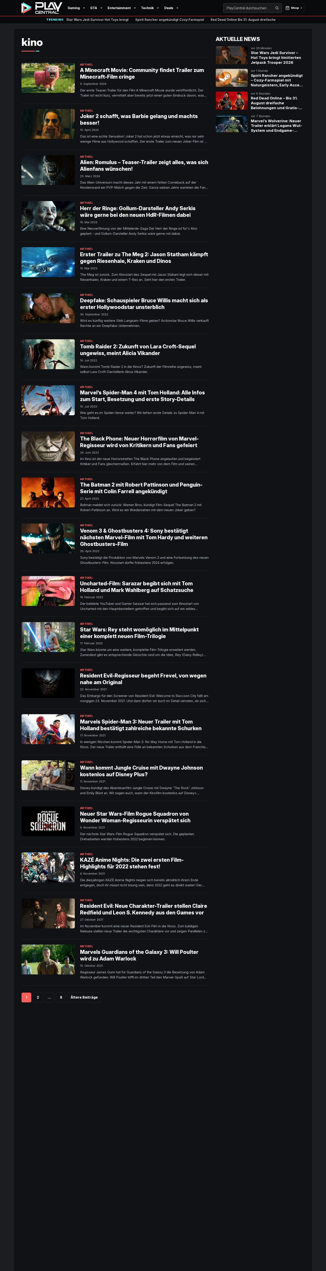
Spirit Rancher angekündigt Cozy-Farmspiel (169, 19)
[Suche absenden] (277, 8)
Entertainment (119, 8)
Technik (147, 8)
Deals (168, 8)
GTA (93, 8)
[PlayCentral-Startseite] (42, 8)
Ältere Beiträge (84, 997)
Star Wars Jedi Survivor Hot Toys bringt (97, 19)
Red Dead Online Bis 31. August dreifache (243, 19)
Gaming (74, 8)
